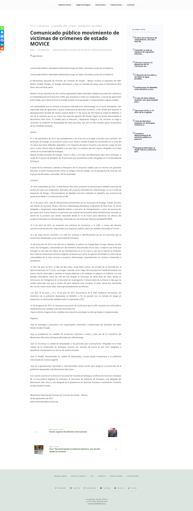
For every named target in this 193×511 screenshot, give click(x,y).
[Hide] (1, 52)
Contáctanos (133, 476)
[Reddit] (2, 48)
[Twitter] (2, 36)
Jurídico (102, 476)
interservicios (44, 26)
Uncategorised (84, 26)
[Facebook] (2, 40)
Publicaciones (116, 5)
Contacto (131, 5)
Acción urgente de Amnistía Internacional (68, 431)
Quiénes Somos (64, 5)
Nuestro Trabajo (78, 476)
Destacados (100, 5)
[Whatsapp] (2, 28)
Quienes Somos (60, 476)
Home (32, 50)
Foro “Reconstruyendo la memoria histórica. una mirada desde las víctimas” (74, 449)
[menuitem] (64, 5)
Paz (92, 476)
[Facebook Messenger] (2, 32)
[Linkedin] (2, 44)
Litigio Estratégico (83, 5)
